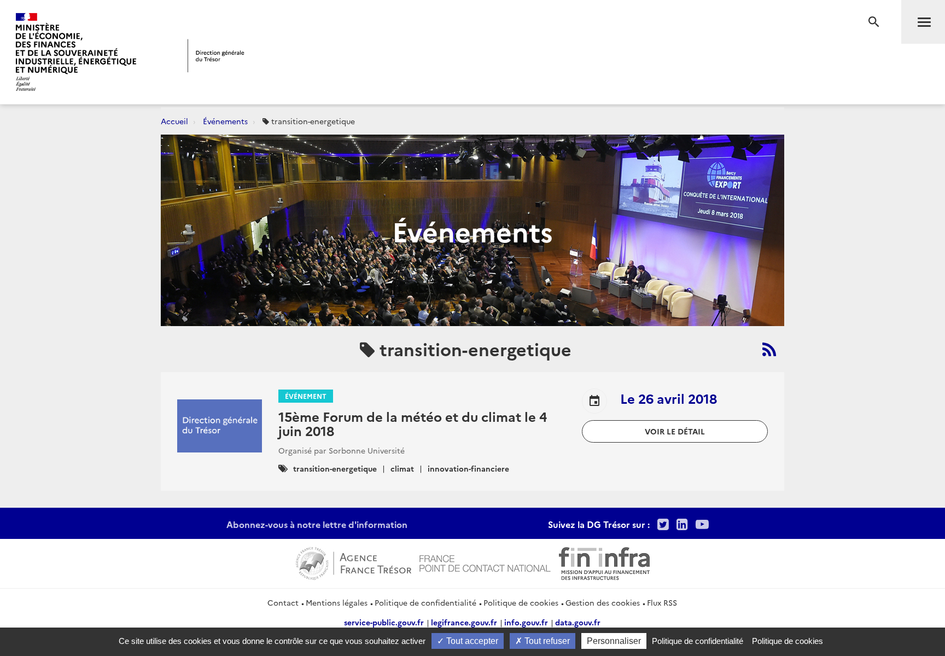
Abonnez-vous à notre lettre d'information (316, 524)
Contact (283, 602)
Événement (305, 395)
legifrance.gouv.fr (464, 622)
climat (402, 468)
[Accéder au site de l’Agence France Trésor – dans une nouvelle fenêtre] (353, 562)
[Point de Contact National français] (485, 562)
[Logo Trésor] (216, 55)
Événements (225, 120)
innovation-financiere (468, 468)
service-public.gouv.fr (384, 622)
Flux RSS (662, 602)
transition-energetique (335, 468)
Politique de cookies (520, 602)
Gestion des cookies (602, 602)
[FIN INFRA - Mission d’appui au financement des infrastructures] (604, 562)
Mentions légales (337, 602)
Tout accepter (471, 641)
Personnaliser (614, 641)
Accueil (174, 120)
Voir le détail (675, 431)
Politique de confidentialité (425, 602)
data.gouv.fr (577, 622)
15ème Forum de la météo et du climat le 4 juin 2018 (412, 423)
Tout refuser (546, 641)
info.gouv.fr (526, 622)
